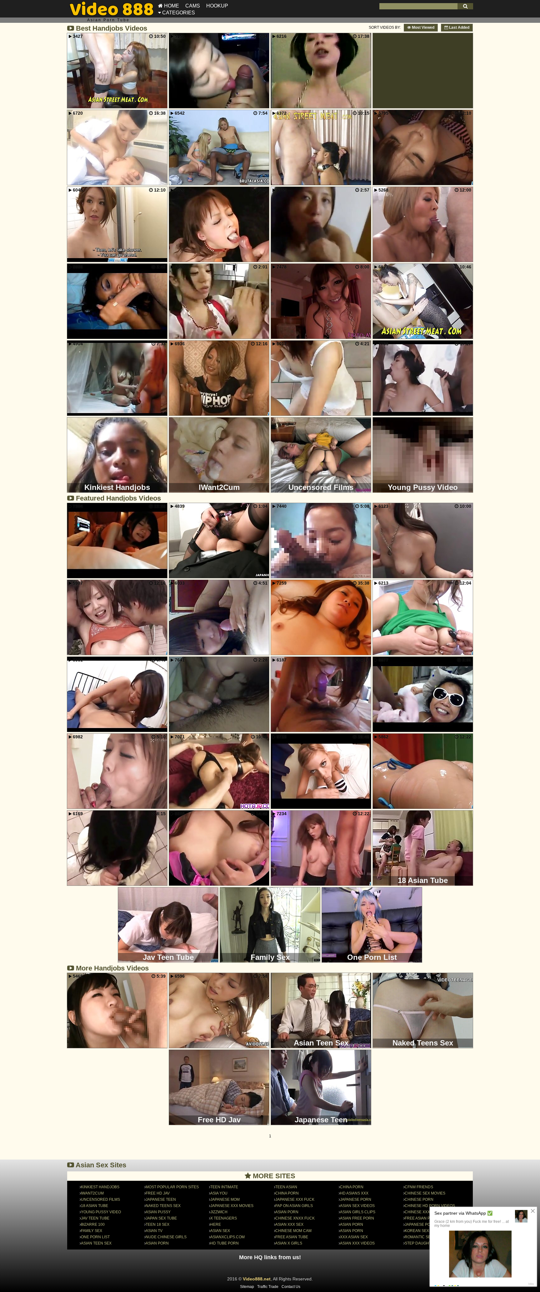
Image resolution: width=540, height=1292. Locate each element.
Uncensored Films (100, 1199)
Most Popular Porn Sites (172, 1187)
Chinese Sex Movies (425, 1193)
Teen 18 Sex (157, 1224)
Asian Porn (157, 1243)
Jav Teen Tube (95, 1218)
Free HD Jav (158, 1193)
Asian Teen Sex (96, 1243)
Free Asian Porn (421, 1218)
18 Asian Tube (94, 1206)
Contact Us (291, 1287)
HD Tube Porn (224, 1243)
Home (171, 5)
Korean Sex (417, 1231)
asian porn (286, 1212)
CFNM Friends (419, 1187)
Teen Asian (286, 1187)
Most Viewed (422, 27)
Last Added (458, 27)
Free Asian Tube (291, 1237)
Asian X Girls (288, 1243)
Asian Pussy (158, 1212)
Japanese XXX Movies (231, 1206)
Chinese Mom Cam (293, 1231)
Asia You (219, 1193)
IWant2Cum (92, 1193)
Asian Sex (220, 1231)
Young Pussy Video (101, 1212)
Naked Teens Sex (163, 1206)
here (215, 1224)
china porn (351, 1187)
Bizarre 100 (93, 1224)
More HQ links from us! (270, 1257)
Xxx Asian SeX (354, 1237)
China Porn (287, 1193)
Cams (192, 5)
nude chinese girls (166, 1237)
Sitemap (247, 1287)
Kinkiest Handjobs (100, 1187)
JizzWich (219, 1212)
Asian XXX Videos (357, 1243)
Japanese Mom (225, 1199)
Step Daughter (421, 1243)
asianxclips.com (227, 1237)
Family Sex (91, 1231)
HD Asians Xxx (354, 1193)
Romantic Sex (419, 1237)
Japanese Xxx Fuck (294, 1199)
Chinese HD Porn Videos (430, 1206)
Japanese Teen (161, 1199)
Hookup (217, 5)
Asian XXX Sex (289, 1224)
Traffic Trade (267, 1287)
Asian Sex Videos (357, 1206)
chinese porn (419, 1199)
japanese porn (355, 1199)
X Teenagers (223, 1218)
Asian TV (154, 1231)
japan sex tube (161, 1218)
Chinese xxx (417, 1212)
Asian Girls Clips (357, 1212)
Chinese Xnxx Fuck (295, 1218)
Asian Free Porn (357, 1218)
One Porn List (95, 1237)
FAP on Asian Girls (294, 1206)
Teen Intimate (224, 1187)
